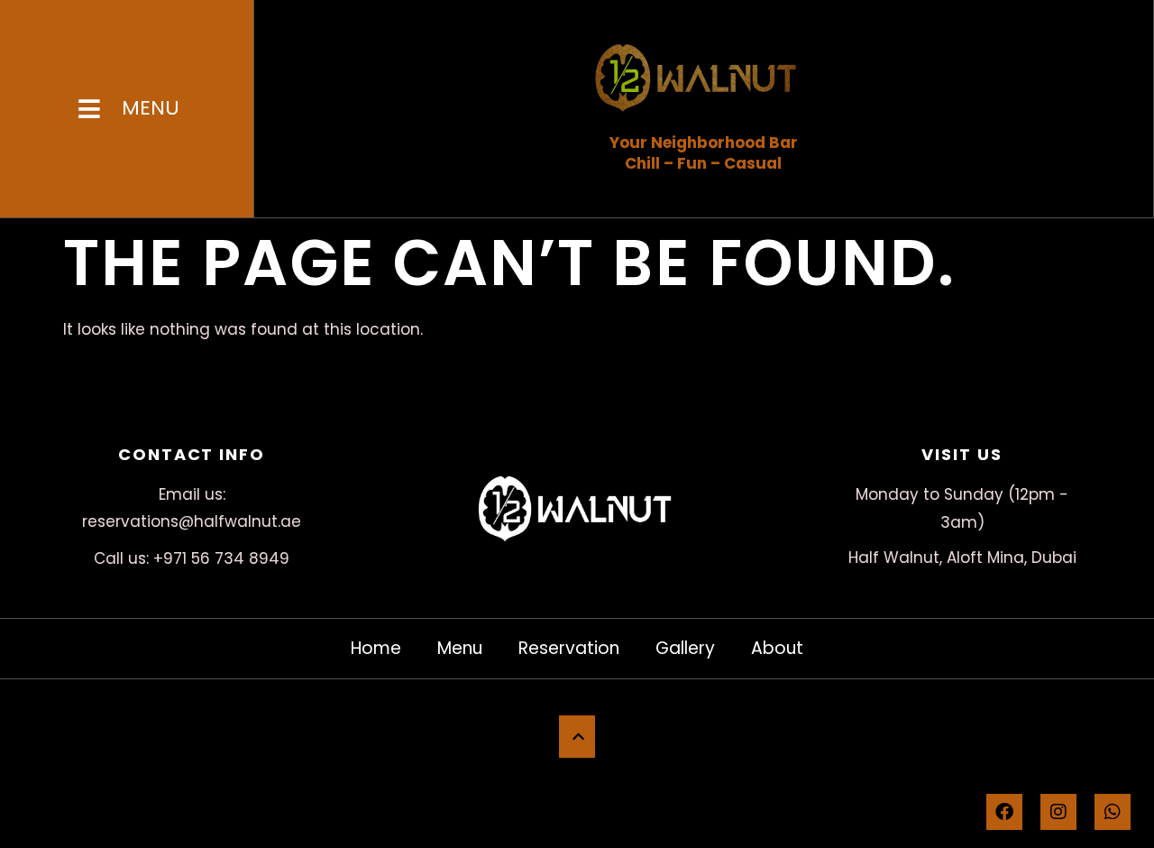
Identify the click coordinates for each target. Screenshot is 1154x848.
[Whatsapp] (1112, 812)
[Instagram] (1058, 812)
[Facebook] (1004, 812)
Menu (459, 648)
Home (376, 648)
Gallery (685, 648)
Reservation (568, 648)
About (777, 648)
